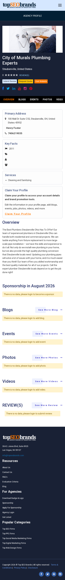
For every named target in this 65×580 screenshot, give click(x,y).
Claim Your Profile (18, 213)
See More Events (47, 334)
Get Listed (6, 517)
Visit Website (41, 81)
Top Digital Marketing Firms (14, 543)
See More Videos (47, 381)
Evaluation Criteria (10, 482)
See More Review (47, 405)
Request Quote (25, 81)
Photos (47, 99)
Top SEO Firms (8, 529)
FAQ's (4, 477)
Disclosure (33, 568)
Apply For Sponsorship (11, 508)
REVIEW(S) (24, 75)
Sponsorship (7, 503)
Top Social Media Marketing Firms (17, 538)
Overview (8, 99)
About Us (6, 467)
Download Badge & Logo (13, 498)
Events (34, 99)
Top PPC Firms (8, 534)
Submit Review (9, 81)
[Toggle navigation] (60, 5)
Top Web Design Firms (12, 548)
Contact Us (7, 472)
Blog (4, 486)
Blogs (22, 99)
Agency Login (8, 512)
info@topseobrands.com (13, 455)
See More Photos (47, 357)
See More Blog (48, 310)
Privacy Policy (20, 568)
